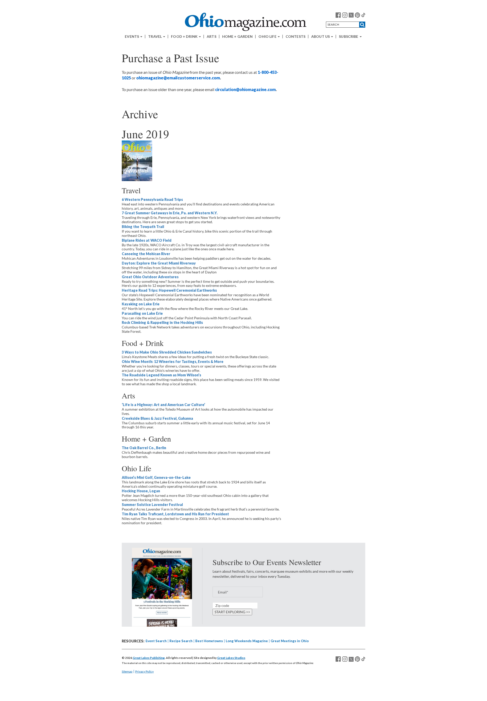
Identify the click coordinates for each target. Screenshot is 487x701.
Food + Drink (184, 36)
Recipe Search (181, 641)
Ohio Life (267, 36)
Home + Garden (237, 36)
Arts (211, 36)
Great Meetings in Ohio (290, 641)
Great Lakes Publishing (149, 658)
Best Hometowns (209, 641)
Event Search (156, 641)
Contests (295, 36)
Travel (155, 36)
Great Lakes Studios (231, 658)
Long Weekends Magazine (247, 641)
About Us (321, 36)
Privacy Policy (144, 671)
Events (132, 36)
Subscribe (349, 36)
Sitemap (127, 671)
